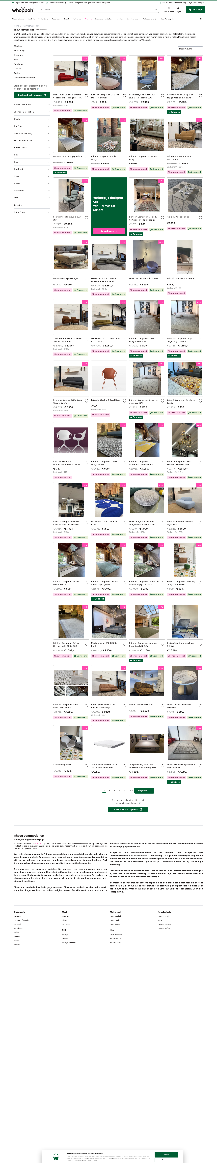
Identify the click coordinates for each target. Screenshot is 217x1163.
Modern (65, 938)
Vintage (65, 934)
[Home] (23, 10)
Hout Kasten (115, 924)
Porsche (65, 916)
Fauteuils (17, 924)
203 (131, 790)
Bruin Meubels (116, 934)
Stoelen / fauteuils (21, 920)
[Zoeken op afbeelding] (156, 10)
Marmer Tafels (164, 928)
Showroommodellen (31, 26)
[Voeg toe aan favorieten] (86, 95)
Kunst (16, 940)
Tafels (16, 932)
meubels (38, 843)
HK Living (66, 924)
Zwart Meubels (116, 938)
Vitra (160, 920)
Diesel (64, 920)
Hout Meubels (116, 916)
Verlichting (18, 928)
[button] (158, 3)
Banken (17, 936)
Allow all (166, 1154)
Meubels (17, 916)
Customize (165, 1159)
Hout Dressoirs (164, 916)
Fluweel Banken (164, 924)
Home (16, 26)
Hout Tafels (115, 920)
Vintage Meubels (69, 942)
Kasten (17, 944)
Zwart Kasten (115, 942)
